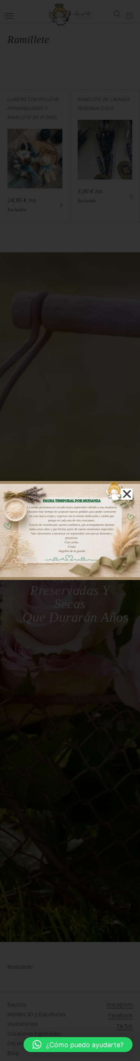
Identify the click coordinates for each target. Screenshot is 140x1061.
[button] (78, 1044)
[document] (70, 530)
